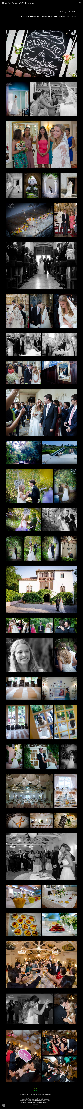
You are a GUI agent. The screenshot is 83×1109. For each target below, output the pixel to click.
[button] (2, 3)
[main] (47, 14)
